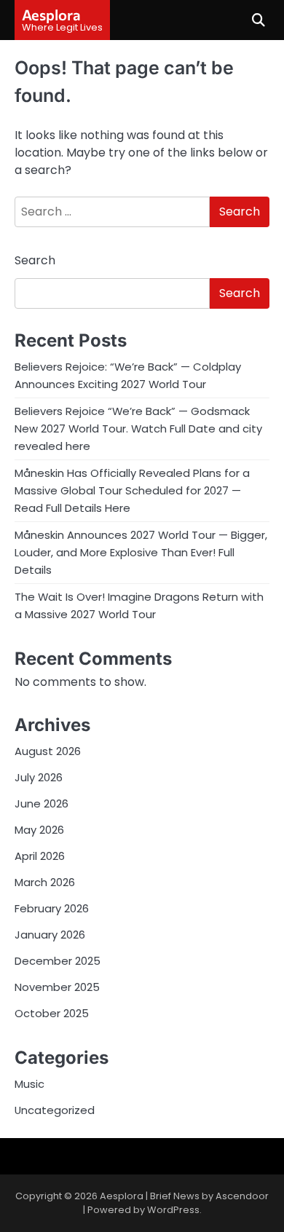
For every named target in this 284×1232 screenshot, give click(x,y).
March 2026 (45, 882)
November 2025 (57, 987)
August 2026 (48, 751)
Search (35, 260)
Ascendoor (242, 1196)
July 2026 (39, 777)
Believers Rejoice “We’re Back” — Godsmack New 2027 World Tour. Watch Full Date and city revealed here (138, 428)
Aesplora (51, 14)
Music (29, 1083)
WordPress (173, 1210)
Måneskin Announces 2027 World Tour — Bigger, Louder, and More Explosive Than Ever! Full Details (141, 552)
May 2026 (39, 829)
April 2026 (40, 856)
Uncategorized (55, 1110)
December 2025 (57, 960)
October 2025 (52, 1013)
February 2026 (52, 908)
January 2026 (50, 934)
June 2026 (41, 803)
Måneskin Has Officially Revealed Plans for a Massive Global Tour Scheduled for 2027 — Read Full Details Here (132, 490)
